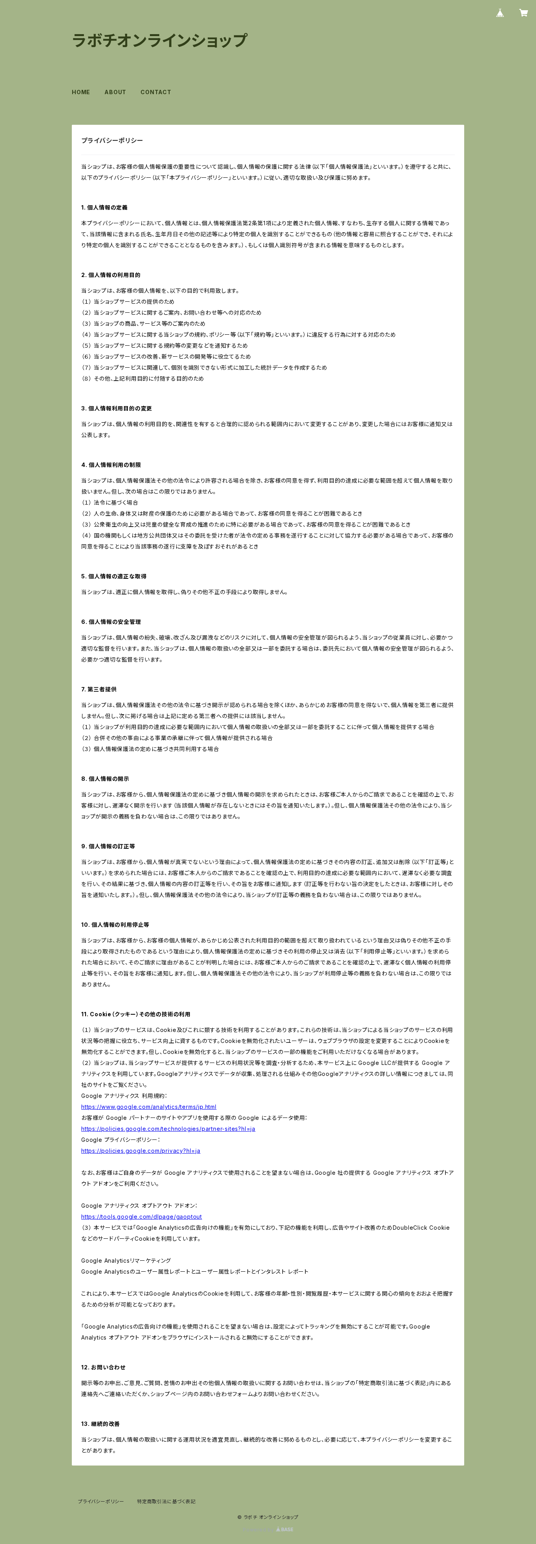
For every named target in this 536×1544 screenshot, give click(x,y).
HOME (81, 92)
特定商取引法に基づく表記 (166, 1501)
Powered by (259, 1530)
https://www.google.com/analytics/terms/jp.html (149, 1106)
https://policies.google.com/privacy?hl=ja (141, 1150)
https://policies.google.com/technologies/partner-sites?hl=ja (168, 1128)
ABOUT (115, 92)
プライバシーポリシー (101, 1501)
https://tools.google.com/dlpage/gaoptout (141, 1216)
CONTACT (155, 92)
